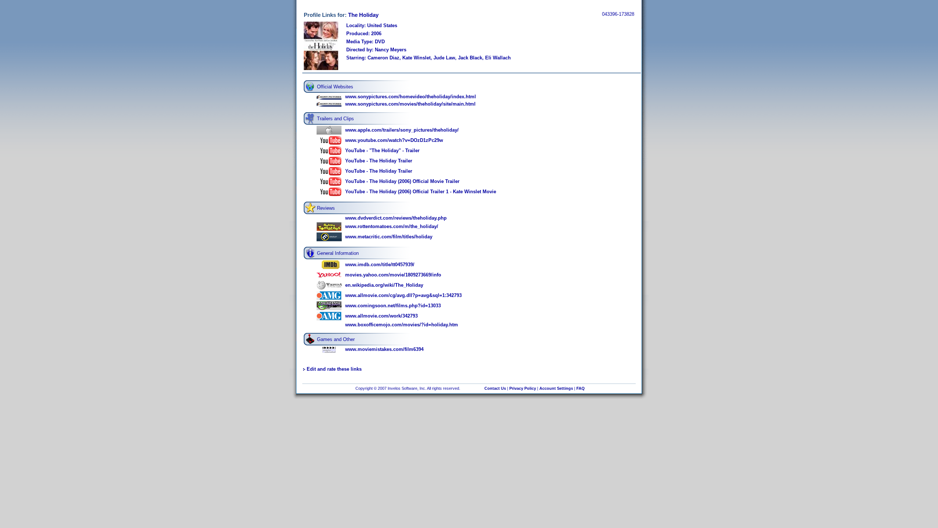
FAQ (580, 388)
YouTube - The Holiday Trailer (378, 161)
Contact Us (495, 388)
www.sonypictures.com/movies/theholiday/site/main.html (410, 104)
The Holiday (363, 15)
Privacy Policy (522, 388)
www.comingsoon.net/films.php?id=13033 (393, 305)
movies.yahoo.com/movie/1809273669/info (393, 275)
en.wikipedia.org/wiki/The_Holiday (384, 285)
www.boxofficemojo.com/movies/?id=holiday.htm (401, 324)
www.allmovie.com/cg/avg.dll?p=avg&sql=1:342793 (403, 295)
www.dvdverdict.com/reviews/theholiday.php (396, 218)
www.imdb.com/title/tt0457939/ (379, 264)
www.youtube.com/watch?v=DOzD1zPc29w (394, 140)
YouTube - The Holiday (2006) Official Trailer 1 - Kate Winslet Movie (420, 191)
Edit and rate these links (334, 369)
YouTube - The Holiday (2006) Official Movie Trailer (402, 181)
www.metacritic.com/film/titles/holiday (388, 236)
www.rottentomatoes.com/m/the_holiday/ (391, 226)
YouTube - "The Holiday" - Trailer (382, 150)
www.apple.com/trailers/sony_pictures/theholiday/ (402, 130)
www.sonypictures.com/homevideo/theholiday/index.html (410, 96)
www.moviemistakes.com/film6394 (384, 349)
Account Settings (556, 388)
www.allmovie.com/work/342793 (381, 316)
